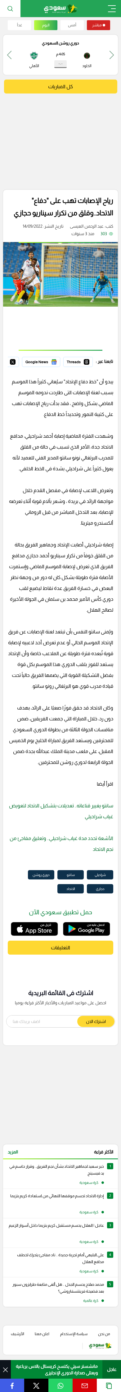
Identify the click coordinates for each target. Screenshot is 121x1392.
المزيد (13, 1151)
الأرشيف (17, 1334)
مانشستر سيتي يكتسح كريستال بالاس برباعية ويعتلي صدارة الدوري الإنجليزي (57, 1369)
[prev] (111, 55)
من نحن (104, 1334)
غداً (19, 25)
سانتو (71, 875)
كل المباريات (60, 86)
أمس (72, 25)
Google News (47, 360)
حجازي (100, 889)
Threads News (78, 360)
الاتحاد (70, 889)
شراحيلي (100, 875)
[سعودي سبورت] (60, 8)
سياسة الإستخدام (73, 1334)
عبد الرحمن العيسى (87, 226)
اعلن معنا (42, 1334)
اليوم (46, 25)
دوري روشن (41, 875)
